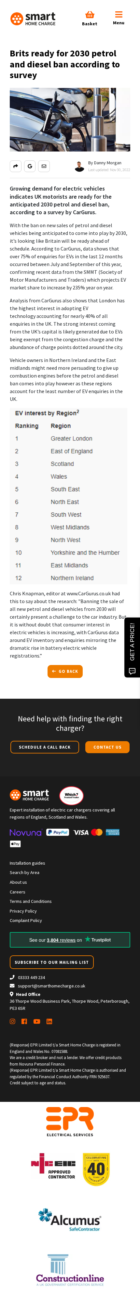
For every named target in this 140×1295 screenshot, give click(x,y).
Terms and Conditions (31, 901)
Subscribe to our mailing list (52, 962)
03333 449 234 (31, 977)
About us (18, 882)
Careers (17, 892)
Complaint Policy (26, 920)
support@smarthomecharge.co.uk (51, 986)
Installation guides (27, 863)
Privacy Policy (23, 911)
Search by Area (24, 872)
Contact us (107, 747)
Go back (67, 671)
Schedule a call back (45, 747)
